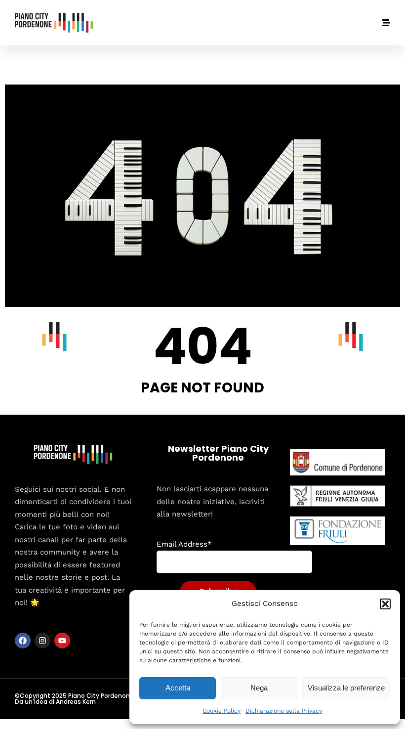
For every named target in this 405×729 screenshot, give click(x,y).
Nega (259, 688)
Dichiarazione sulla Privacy (283, 710)
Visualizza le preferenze (346, 688)
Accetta (177, 688)
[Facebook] (23, 640)
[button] (385, 604)
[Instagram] (42, 640)
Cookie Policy (221, 710)
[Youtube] (62, 640)
